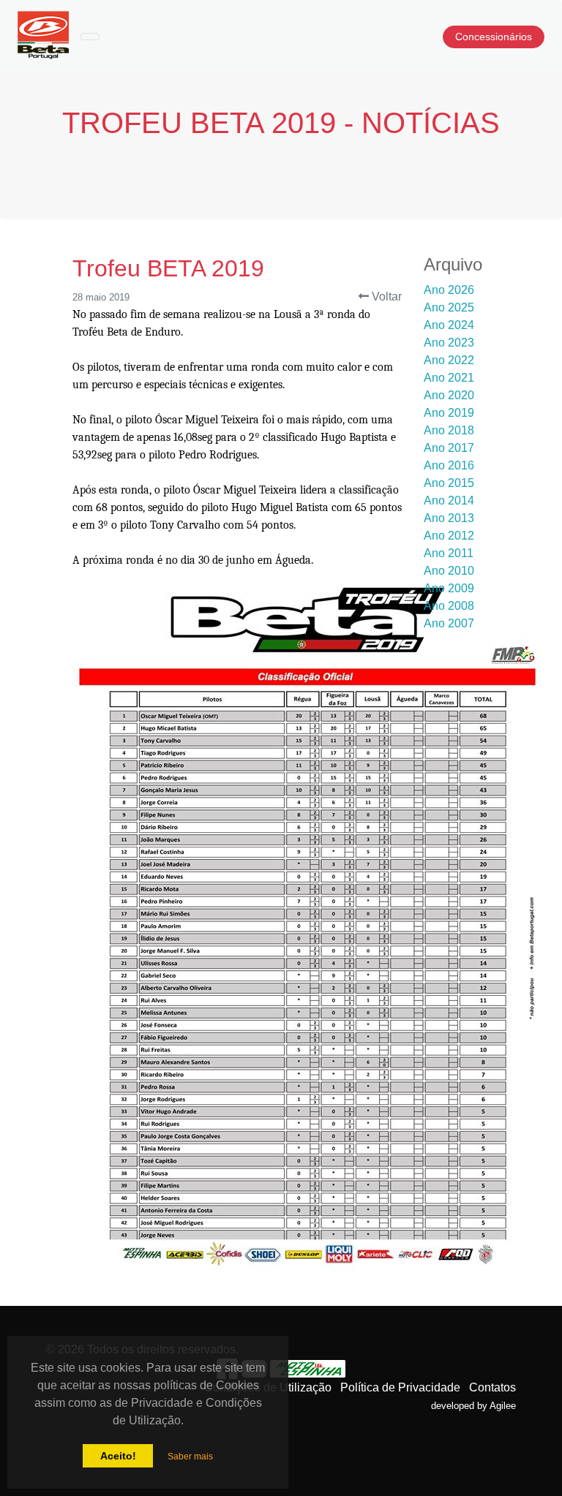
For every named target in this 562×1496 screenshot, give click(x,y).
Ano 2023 (449, 342)
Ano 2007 (449, 623)
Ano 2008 (449, 606)
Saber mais (190, 1456)
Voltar (385, 296)
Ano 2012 (449, 535)
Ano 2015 (449, 483)
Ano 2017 (449, 448)
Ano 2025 (449, 307)
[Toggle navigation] (90, 36)
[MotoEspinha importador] (308, 1368)
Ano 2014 (449, 500)
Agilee (503, 1405)
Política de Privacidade (400, 1387)
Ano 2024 (449, 325)
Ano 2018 (449, 430)
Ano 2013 (449, 518)
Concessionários (493, 36)
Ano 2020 (449, 395)
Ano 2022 (449, 360)
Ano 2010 (449, 570)
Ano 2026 (449, 290)
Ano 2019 (449, 413)
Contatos (492, 1387)
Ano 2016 (449, 465)
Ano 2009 (449, 588)
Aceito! (118, 1456)
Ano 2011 (448, 553)
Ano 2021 (449, 377)
